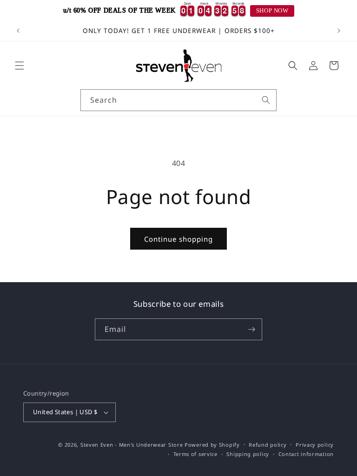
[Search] (266, 100)
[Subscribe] (251, 329)
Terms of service (195, 453)
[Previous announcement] (18, 30)
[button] (19, 65)
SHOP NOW (272, 10)
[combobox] (178, 100)
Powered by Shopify (212, 444)
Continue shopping (178, 239)
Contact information (306, 453)
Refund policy (267, 444)
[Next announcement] (339, 30)
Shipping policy (247, 453)
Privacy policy (315, 444)
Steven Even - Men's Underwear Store (131, 444)
